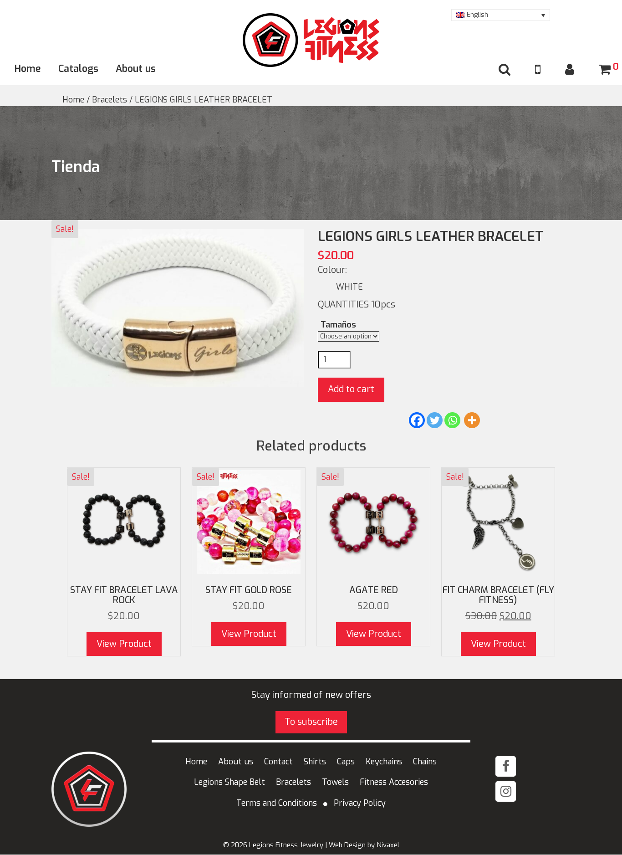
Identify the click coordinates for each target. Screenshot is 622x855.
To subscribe (311, 722)
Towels (335, 782)
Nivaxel (388, 845)
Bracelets (109, 99)
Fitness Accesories (394, 782)
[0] (605, 70)
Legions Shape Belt (229, 782)
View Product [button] (498, 644)
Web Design (347, 845)
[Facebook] (417, 420)
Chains (425, 761)
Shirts (315, 761)
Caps (346, 761)
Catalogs (78, 68)
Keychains (384, 761)
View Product (124, 644)
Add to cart (351, 389)
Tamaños (338, 325)
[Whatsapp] (452, 420)
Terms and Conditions (276, 803)
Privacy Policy (360, 803)
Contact (278, 761)
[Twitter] (435, 420)
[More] (472, 420)
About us (136, 68)
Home (28, 68)
